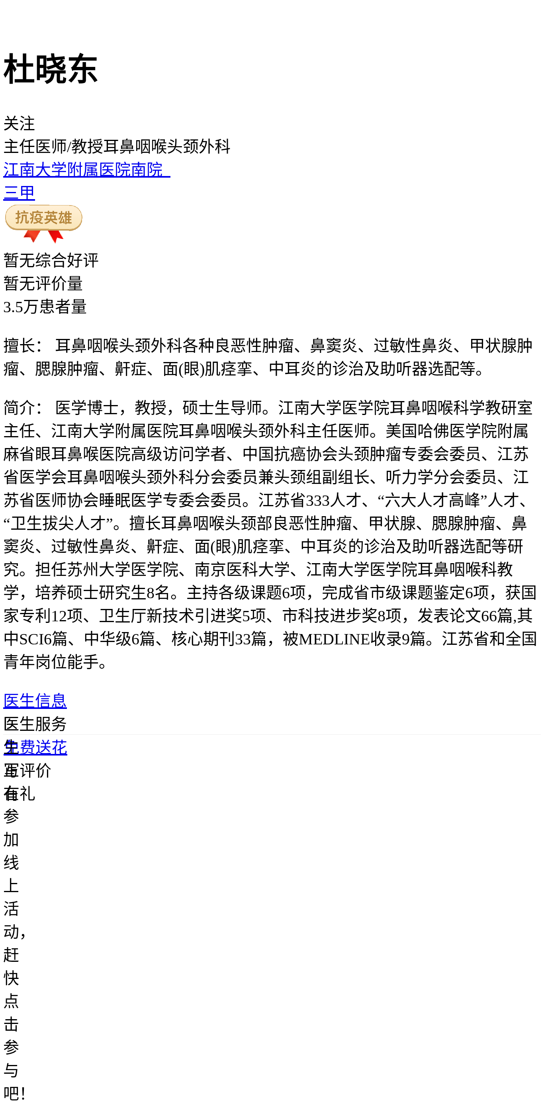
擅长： (27, 346)
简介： (27, 408)
